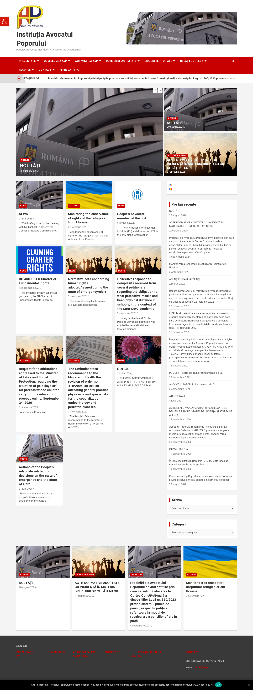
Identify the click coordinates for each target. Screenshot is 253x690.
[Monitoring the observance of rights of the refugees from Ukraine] (88, 195)
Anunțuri (136, 574)
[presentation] (155, 90)
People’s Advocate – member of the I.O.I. (132, 216)
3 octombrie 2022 (195, 596)
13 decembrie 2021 (29, 287)
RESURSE (25, 69)
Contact (45, 69)
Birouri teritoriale (158, 61)
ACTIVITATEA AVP (86, 61)
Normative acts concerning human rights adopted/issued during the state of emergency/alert (88, 285)
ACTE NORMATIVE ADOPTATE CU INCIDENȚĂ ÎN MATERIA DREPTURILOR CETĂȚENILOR (195, 164)
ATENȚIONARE (177, 396)
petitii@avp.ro (202, 667)
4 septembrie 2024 (140, 625)
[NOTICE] (138, 350)
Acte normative (30, 154)
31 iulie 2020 (124, 373)
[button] (4, 21)
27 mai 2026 (25, 218)
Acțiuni (172, 118)
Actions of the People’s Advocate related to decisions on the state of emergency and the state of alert (38, 475)
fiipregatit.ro (69, 69)
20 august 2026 (175, 126)
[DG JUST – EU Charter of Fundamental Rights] (39, 260)
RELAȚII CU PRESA (191, 61)
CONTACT (192, 652)
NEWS (23, 214)
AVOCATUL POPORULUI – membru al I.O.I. (192, 384)
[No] (248, 685)
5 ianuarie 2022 (125, 222)
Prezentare (27, 61)
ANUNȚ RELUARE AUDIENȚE (185, 279)
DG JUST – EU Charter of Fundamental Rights (37, 281)
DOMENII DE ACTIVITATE (121, 61)
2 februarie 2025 (29, 170)
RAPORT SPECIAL (179, 449)
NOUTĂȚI (174, 123)
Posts (121, 271)
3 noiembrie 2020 (77, 296)
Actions (74, 206)
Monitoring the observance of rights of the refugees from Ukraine (88, 218)
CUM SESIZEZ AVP (55, 61)
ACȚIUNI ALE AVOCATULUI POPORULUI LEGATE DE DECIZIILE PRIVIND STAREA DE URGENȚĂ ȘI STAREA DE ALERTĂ (200, 411)
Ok (218, 684)
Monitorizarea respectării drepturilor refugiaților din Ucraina (205, 587)
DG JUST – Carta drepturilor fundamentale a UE (196, 372)
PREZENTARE (24, 652)
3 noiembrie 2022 (77, 227)
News (23, 206)
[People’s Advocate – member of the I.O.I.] (138, 195)
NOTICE (123, 369)
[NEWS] (39, 195)
